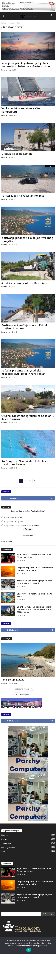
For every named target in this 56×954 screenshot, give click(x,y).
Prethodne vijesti (22, 689)
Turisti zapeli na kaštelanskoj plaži (23, 195)
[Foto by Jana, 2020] (28, 660)
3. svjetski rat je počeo (13, 517)
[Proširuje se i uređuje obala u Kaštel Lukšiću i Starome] (28, 308)
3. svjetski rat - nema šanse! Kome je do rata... (22, 526)
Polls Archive (6, 542)
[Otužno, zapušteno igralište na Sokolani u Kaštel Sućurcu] (28, 399)
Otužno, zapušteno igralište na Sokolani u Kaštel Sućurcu (28, 417)
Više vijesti (23, 694)
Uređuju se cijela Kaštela (16, 154)
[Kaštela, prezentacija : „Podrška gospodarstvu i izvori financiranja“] (28, 353)
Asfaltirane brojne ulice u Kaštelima (24, 283)
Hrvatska (4, 835)
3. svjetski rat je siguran (13, 521)
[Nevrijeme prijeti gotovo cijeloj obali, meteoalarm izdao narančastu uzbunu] (28, 46)
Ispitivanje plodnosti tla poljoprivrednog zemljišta (27, 239)
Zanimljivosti (6, 843)
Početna (3, 23)
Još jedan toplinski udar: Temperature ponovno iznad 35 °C (35, 569)
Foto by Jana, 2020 (12, 680)
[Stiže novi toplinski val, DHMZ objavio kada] (8, 597)
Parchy (4, 70)
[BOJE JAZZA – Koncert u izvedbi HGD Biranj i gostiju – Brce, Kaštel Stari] (8, 558)
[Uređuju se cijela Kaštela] (28, 137)
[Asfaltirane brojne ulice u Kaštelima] (28, 266)
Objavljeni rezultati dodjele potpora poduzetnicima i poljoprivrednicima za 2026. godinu (35, 609)
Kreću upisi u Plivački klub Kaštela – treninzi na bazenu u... (23, 462)
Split (3, 852)
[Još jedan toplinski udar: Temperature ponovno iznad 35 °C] (8, 571)
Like (51, 498)
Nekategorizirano (8, 848)
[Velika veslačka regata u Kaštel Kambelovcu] (28, 91)
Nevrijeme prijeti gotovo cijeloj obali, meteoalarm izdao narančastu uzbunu (25, 64)
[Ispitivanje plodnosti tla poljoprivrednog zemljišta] (28, 221)
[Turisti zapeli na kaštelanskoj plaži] (28, 179)
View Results (28, 535)
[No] (52, 945)
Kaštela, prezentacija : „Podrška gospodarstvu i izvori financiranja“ (23, 372)
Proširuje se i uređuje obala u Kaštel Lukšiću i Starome (24, 326)
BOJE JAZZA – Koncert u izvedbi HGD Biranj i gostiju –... (34, 555)
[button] (52, 16)
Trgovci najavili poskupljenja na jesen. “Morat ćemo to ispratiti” (35, 582)
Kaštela (4, 839)
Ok (28, 950)
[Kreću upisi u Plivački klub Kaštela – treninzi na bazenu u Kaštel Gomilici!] (28, 444)
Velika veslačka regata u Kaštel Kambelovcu (21, 110)
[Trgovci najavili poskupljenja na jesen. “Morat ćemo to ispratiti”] (8, 584)
